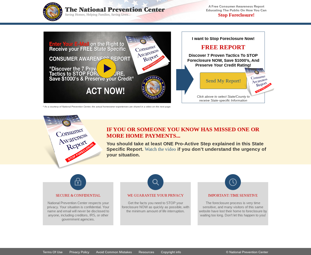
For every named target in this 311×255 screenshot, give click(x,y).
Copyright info (171, 252)
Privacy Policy (79, 252)
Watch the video (160, 149)
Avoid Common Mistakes (114, 252)
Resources (146, 252)
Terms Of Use (53, 252)
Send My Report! (223, 81)
